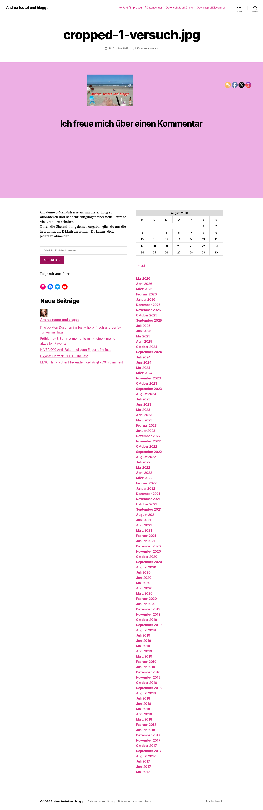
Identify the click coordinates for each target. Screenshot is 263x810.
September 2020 (149, 562)
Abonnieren (52, 260)
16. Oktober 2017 (118, 48)
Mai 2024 (143, 368)
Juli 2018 (143, 698)
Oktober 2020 (146, 557)
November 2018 (148, 677)
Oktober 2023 (146, 383)
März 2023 (144, 420)
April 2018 (144, 714)
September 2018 (149, 688)
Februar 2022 (146, 483)
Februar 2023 (146, 425)
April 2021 (144, 525)
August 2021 (146, 515)
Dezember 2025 (148, 305)
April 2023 (144, 415)
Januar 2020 (145, 604)
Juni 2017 (143, 767)
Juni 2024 (143, 362)
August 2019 (146, 630)
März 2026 (144, 289)
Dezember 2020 (148, 546)
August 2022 (146, 457)
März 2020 (144, 593)
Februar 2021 (146, 536)
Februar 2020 (146, 599)
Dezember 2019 (148, 609)
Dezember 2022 (148, 436)
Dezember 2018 (148, 672)
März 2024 (144, 373)
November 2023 (148, 378)
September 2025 (149, 320)
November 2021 (148, 499)
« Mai (141, 265)
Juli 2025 (143, 326)
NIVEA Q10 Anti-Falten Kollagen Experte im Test (75, 350)
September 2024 (149, 352)
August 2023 (146, 394)
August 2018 (146, 693)
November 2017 (148, 740)
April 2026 (144, 284)
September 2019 (149, 625)
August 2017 (146, 756)
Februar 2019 (146, 662)
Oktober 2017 (146, 746)
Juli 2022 (143, 462)
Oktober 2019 (146, 620)
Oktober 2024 (146, 347)
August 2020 (146, 567)
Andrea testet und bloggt (26, 7)
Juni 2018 (143, 704)
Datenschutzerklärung (179, 7)
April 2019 (144, 651)
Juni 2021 (143, 520)
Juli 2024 (143, 357)
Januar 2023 (145, 431)
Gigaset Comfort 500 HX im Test (64, 356)
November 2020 (148, 551)
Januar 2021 (145, 541)
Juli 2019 (143, 635)
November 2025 (148, 310)
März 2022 (144, 478)
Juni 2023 (143, 404)
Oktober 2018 (146, 683)
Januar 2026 (145, 299)
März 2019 (144, 656)
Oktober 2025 (146, 315)
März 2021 (144, 530)
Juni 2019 (143, 641)
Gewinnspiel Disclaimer (211, 7)
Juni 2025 (143, 331)
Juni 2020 (143, 578)
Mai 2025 (143, 336)
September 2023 (149, 389)
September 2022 (149, 452)
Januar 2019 (145, 667)
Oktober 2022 (146, 446)
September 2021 (148, 509)
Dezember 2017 (148, 735)
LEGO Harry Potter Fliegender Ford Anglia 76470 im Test (81, 362)
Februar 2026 (146, 294)
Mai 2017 (143, 772)
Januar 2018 (145, 730)
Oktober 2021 (146, 504)
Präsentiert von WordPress (134, 801)
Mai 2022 (143, 467)
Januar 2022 (145, 488)
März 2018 (144, 719)
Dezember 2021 (148, 494)
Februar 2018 (146, 725)
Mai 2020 (143, 583)
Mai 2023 (143, 410)
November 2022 (148, 441)
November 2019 (148, 614)
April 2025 (144, 341)
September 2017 (148, 751)
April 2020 (144, 588)
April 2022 (144, 473)
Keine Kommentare (147, 48)
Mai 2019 (143, 646)
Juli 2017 (143, 761)
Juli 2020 (143, 572)
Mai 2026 (143, 278)
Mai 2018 (143, 709)
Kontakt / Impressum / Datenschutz (140, 7)
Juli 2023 (143, 399)
